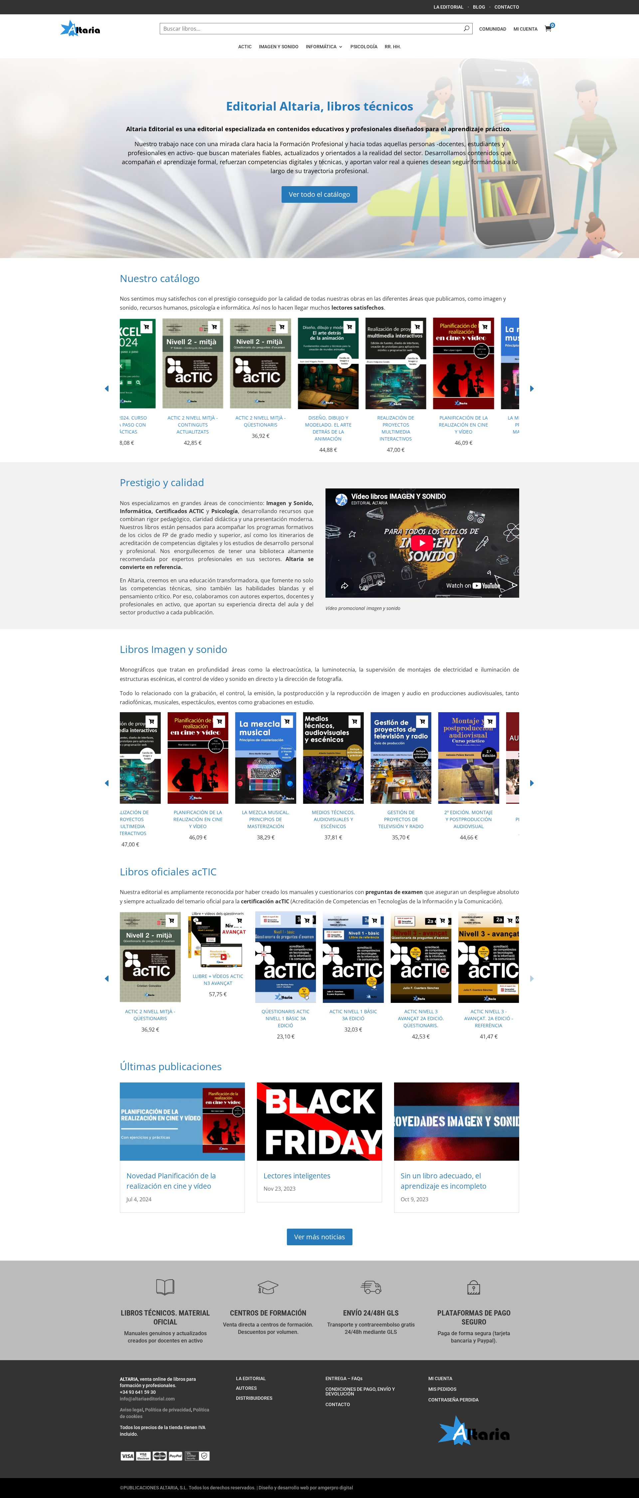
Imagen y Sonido (279, 46)
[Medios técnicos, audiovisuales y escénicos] (285, 801)
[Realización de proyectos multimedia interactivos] (353, 407)
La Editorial (449, 7)
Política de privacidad (168, 1409)
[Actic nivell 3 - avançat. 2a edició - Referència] (488, 1001)
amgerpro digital (335, 1487)
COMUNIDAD (492, 29)
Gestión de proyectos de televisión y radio (353, 819)
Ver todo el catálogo (319, 194)
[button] (532, 388)
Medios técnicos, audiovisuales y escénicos (285, 819)
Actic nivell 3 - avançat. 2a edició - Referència (488, 1018)
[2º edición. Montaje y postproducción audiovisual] (420, 801)
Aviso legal (131, 1409)
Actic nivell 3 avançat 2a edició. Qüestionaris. (421, 1018)
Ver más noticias (319, 1236)
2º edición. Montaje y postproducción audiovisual (421, 819)
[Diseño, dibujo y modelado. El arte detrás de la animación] (285, 407)
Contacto (507, 7)
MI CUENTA (525, 29)
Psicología (363, 46)
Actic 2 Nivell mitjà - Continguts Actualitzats (150, 425)
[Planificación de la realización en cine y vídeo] (420, 407)
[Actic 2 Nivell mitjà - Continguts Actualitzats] (150, 407)
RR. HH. (393, 46)
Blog (479, 7)
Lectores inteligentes (297, 1175)
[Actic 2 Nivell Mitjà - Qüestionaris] (217, 407)
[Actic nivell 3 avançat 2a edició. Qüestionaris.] (420, 1001)
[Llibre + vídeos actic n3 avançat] (217, 965)
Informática (321, 46)
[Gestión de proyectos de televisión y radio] (353, 801)
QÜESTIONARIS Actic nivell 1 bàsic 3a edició (286, 1018)
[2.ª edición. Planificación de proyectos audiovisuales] (488, 801)
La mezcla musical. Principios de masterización (488, 425)
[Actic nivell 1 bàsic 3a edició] (353, 1001)
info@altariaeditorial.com (147, 1398)
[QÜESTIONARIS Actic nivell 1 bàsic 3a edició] (285, 1001)
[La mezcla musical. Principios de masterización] (488, 407)
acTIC (245, 46)
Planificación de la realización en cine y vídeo (421, 425)
